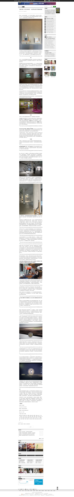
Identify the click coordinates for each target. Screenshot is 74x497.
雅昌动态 (28, 490)
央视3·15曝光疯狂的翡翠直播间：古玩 (50, 21)
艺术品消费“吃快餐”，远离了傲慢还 (49, 18)
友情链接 (46, 490)
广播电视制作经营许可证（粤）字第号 (39, 493)
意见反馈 (57, 489)
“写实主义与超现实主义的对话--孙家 (49, 24)
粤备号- (31, 494)
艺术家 (23, 442)
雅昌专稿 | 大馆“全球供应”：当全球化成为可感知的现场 (25, 431)
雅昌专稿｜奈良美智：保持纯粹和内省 (50, 44)
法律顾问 (54, 490)
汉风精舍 (28, 450)
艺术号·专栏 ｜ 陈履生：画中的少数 (49, 32)
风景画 (20, 449)
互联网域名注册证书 (45, 494)
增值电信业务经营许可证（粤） (29, 493)
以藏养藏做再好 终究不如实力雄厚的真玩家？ (50, 53)
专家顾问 (51, 490)
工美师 (25, 442)
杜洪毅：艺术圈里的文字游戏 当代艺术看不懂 (50, 56)
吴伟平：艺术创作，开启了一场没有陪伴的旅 (49, 55)
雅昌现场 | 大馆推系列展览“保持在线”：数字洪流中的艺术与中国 (26, 435)
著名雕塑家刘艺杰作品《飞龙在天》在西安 (50, 45)
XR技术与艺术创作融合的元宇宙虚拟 (49, 29)
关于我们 (20, 490)
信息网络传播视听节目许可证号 (39, 494)
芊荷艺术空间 (37, 450)
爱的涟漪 (28, 449)
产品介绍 (23, 490)
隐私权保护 (43, 490)
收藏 (40, 438)
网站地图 (34, 490)
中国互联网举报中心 (50, 494)
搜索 (54, 6)
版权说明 (37, 490)
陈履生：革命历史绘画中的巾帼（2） (50, 43)
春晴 (36, 449)
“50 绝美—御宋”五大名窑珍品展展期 (49, 46)
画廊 (19, 442)
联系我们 (31, 490)
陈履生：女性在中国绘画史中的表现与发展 (50, 38)
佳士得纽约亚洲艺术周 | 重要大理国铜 (50, 26)
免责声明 (40, 490)
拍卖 (21, 442)
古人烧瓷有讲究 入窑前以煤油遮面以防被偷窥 (50, 54)
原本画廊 (20, 450)
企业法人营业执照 (46, 493)
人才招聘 (26, 490)
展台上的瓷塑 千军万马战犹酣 (48, 52)
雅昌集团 (48, 490)
